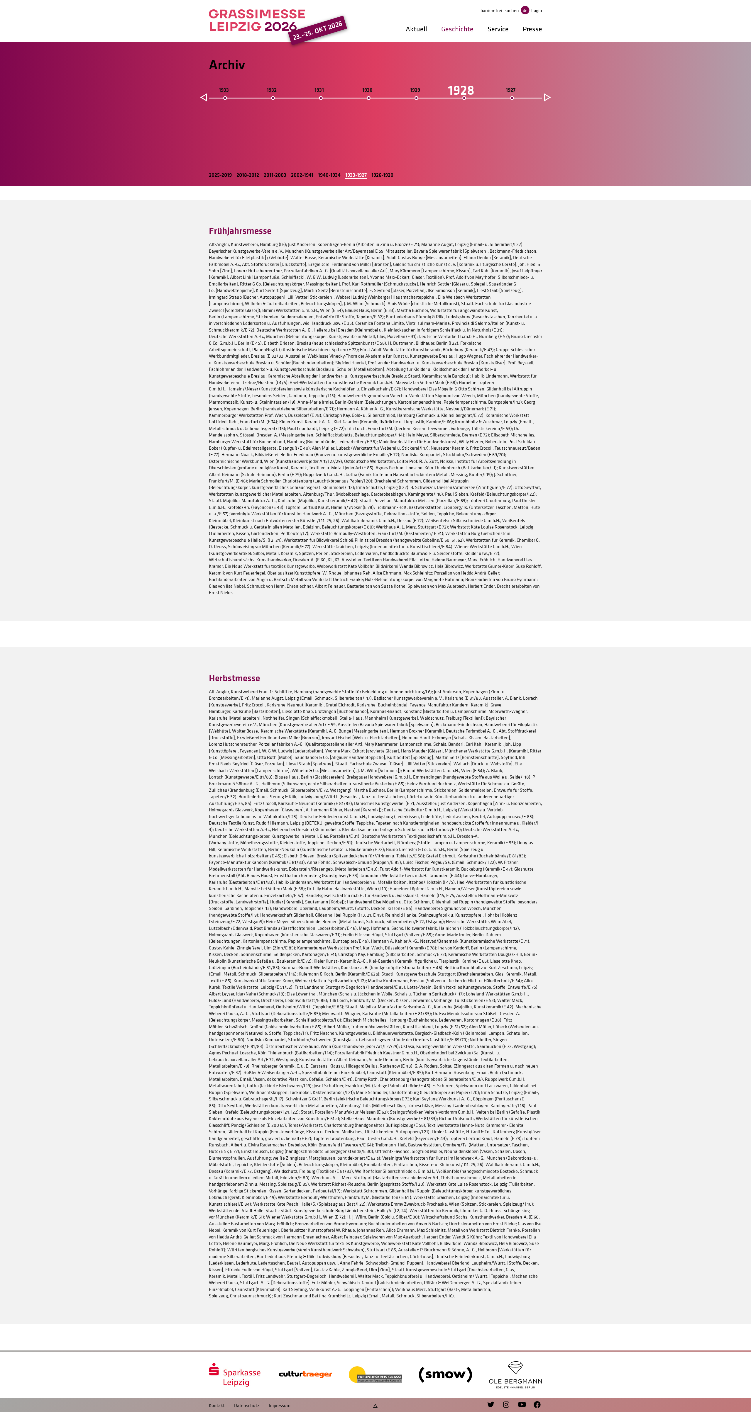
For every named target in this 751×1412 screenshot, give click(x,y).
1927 (510, 89)
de (525, 10)
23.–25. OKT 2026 (318, 30)
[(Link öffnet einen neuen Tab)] (235, 1375)
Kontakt (217, 1405)
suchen (512, 10)
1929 (415, 89)
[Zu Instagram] (503, 1404)
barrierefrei (491, 10)
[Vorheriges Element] (203, 96)
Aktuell (416, 28)
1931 (319, 89)
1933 (224, 89)
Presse (532, 28)
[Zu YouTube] (519, 1404)
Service (498, 28)
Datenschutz (246, 1405)
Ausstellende (228, 107)
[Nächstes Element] (546, 96)
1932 (272, 89)
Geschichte (457, 28)
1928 (461, 90)
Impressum (279, 1405)
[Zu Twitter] (491, 1404)
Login (536, 10)
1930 (367, 89)
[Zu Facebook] (534, 1404)
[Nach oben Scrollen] (375, 1405)
